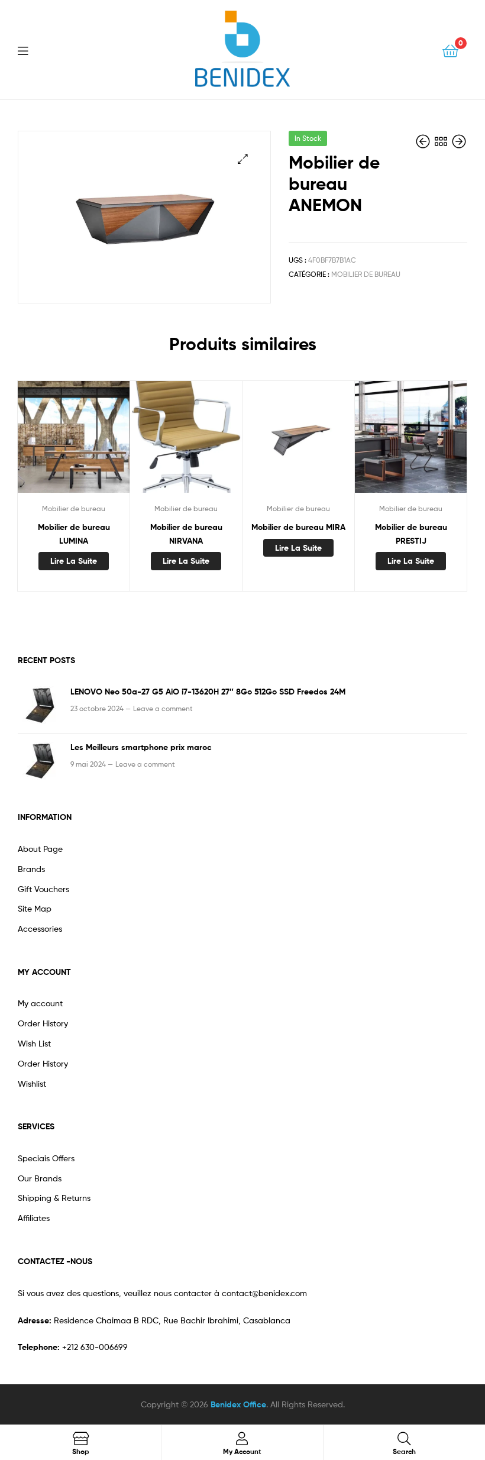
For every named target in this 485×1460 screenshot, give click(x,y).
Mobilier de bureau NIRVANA (186, 534)
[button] (242, 159)
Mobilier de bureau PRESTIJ (411, 534)
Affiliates (34, 1218)
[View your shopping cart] (450, 50)
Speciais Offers (46, 1158)
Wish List (34, 1043)
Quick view (73, 442)
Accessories (40, 928)
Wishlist (32, 1083)
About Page (40, 849)
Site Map (34, 908)
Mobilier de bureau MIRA (298, 527)
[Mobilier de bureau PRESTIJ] (424, 142)
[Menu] (30, 49)
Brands (31, 869)
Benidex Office (238, 1404)
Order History (43, 1023)
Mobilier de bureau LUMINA (74, 534)
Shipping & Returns (54, 1198)
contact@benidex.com (264, 1293)
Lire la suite (73, 560)
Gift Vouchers (43, 889)
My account (40, 1003)
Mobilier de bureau (365, 274)
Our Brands (40, 1178)
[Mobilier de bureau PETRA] (459, 142)
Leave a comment (163, 708)
